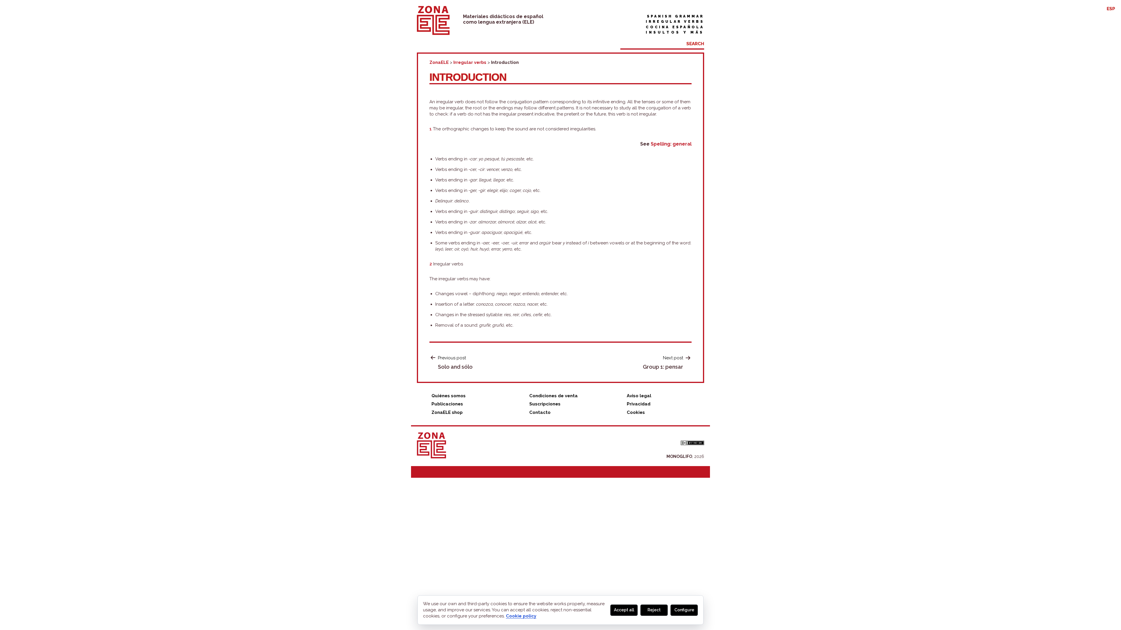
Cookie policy (521, 616)
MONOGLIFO (679, 456)
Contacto (540, 412)
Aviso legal (639, 395)
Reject (654, 610)
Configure (684, 610)
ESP (1111, 8)
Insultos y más (675, 32)
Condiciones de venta (553, 395)
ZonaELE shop (447, 412)
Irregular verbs (675, 22)
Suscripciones (544, 404)
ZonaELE (439, 62)
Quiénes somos (448, 395)
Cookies (636, 412)
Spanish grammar (675, 16)
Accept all (624, 610)
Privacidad (638, 404)
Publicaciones (447, 404)
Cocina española (675, 27)
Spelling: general (671, 144)
